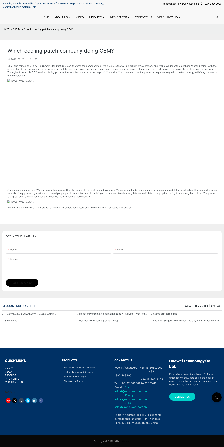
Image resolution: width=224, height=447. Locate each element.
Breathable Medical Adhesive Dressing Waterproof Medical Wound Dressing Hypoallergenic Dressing (31, 314)
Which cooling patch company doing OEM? (50, 29)
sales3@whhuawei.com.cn (130, 399)
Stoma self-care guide (165, 313)
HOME (5, 29)
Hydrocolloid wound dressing (78, 372)
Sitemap (125, 441)
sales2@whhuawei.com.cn (130, 391)
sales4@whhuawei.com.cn (131, 407)
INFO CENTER (201, 306)
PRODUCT (10, 375)
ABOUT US (11, 368)
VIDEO (8, 371)
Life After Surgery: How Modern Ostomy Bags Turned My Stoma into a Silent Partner (187, 320)
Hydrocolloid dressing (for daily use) (98, 320)
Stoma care (11, 320)
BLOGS (188, 306)
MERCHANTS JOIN (15, 382)
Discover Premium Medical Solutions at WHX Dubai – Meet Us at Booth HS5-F (113, 313)
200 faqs (18, 29)
